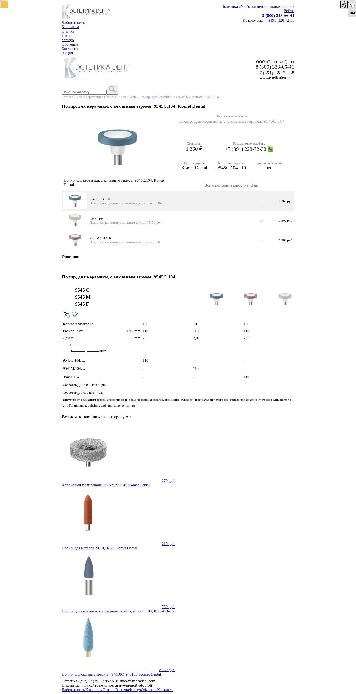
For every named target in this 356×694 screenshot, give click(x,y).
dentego (68, 40)
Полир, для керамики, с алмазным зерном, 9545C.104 (179, 97)
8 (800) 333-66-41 (278, 15)
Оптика (68, 31)
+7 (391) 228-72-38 (279, 20)
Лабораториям (73, 22)
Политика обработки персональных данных (257, 6)
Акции (67, 53)
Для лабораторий (88, 97)
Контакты (70, 49)
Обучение (70, 44)
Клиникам (70, 27)
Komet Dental (128, 97)
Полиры (110, 97)
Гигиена (68, 35)
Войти (289, 11)
